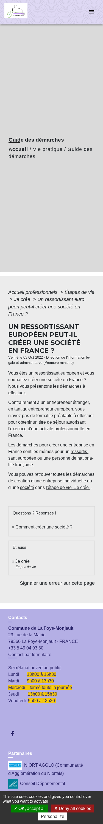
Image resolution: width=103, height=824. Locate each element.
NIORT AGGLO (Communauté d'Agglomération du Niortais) (45, 769)
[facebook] (15, 733)
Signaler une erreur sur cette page (57, 583)
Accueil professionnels (33, 292)
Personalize (52, 816)
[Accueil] (25, 12)
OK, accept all (31, 808)
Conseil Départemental (42, 783)
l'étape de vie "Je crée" (68, 487)
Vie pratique (48, 149)
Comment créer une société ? (44, 527)
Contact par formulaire (29, 654)
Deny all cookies (74, 808)
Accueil (18, 149)
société (27, 487)
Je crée (23, 299)
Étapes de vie (79, 292)
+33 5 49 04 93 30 (25, 648)
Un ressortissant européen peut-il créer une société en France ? (47, 307)
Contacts (17, 617)
